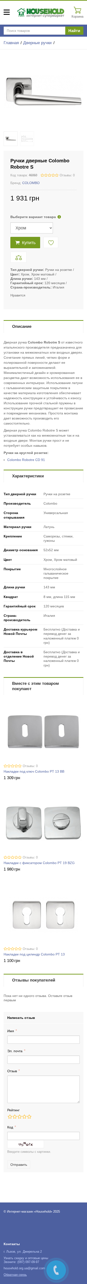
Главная (11, 43)
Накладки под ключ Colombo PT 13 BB (34, 771)
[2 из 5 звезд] (14, 1116)
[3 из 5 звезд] (19, 1116)
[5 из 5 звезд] (29, 1116)
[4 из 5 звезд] (24, 1116)
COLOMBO (31, 183)
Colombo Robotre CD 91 (26, 460)
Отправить (18, 1165)
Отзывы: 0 (67, 175)
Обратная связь (15, 1275)
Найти (74, 31)
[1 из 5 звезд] (9, 1116)
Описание (21, 326)
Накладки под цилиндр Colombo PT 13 (34, 954)
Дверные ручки (37, 43)
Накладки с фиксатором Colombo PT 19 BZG (39, 863)
